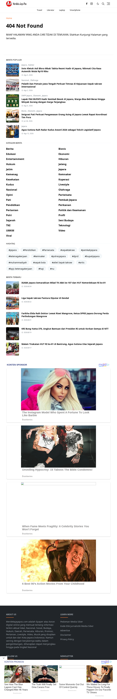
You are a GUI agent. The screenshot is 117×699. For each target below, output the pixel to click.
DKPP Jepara (26, 95)
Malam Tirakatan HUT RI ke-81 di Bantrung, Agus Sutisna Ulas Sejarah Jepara (62, 344)
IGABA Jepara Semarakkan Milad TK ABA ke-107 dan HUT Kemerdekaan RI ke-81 (63, 282)
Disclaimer (65, 634)
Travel (39, 10)
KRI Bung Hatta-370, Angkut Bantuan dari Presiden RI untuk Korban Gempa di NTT (64, 328)
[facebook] (86, 4)
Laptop (62, 10)
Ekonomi (37, 95)
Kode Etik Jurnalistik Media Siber (77, 626)
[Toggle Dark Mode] (97, 3)
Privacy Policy (67, 639)
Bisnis (24, 111)
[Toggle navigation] (108, 3)
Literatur (50, 10)
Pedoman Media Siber (71, 621)
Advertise (65, 630)
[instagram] (91, 4)
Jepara (24, 65)
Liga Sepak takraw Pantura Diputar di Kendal (45, 298)
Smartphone (75, 10)
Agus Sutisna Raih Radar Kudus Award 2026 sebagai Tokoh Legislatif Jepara (61, 129)
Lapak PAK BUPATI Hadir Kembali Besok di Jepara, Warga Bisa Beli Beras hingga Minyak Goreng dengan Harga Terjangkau (63, 100)
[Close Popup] (3, 658)
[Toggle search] (103, 4)
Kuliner (31, 65)
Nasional (25, 80)
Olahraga (34, 80)
